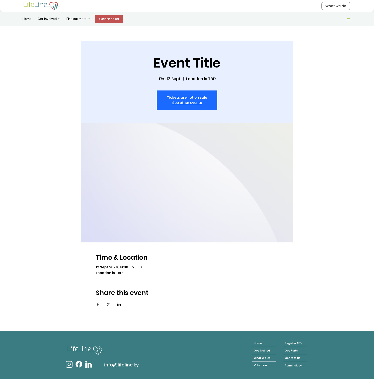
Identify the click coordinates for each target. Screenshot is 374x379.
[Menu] (349, 20)
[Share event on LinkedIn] (119, 304)
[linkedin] (88, 364)
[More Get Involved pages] (59, 19)
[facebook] (79, 364)
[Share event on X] (108, 304)
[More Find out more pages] (89, 19)
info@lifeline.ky (121, 365)
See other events (187, 102)
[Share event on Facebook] (98, 304)
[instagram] (69, 364)
